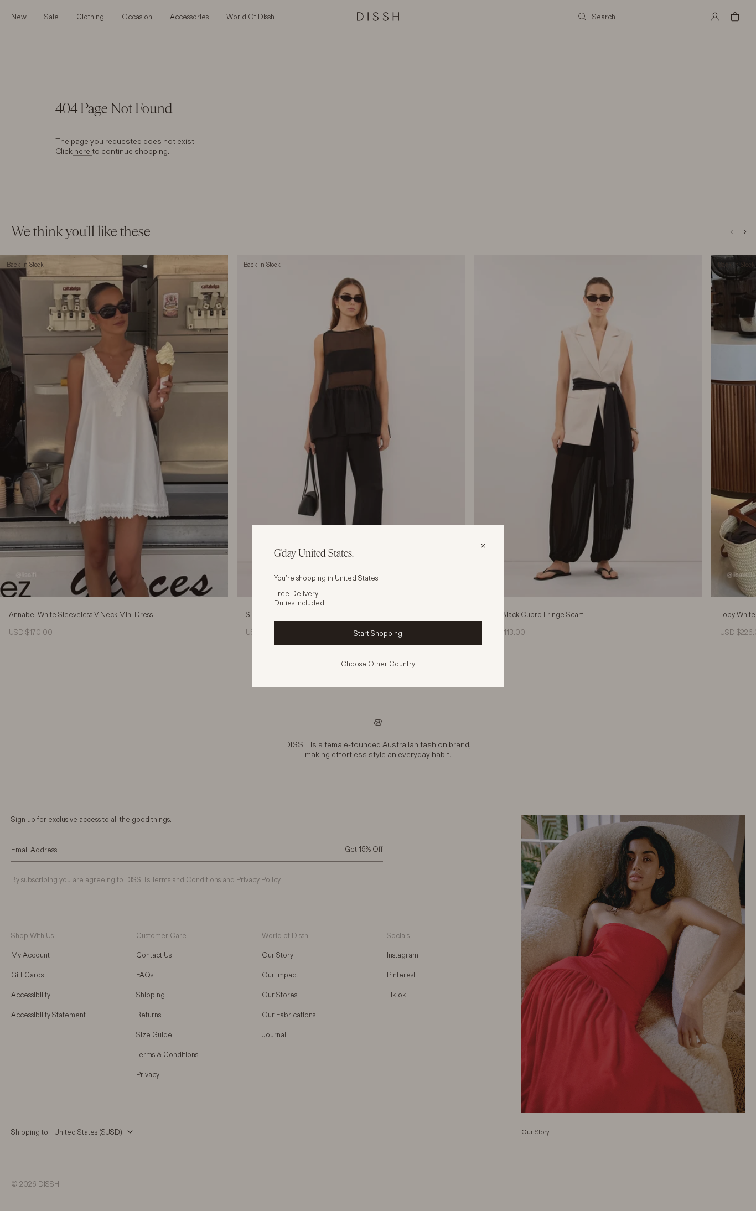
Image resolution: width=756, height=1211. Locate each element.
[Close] (483, 546)
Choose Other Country (378, 663)
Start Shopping (378, 633)
